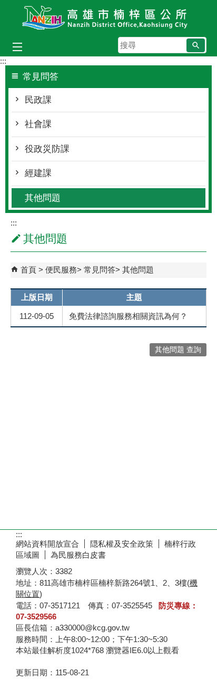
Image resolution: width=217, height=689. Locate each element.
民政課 (38, 100)
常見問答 (99, 269)
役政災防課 (47, 149)
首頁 (28, 269)
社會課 (38, 124)
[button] (195, 45)
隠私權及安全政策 (121, 543)
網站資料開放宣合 (47, 543)
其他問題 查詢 (178, 350)
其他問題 (43, 198)
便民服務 (61, 269)
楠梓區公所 (108, 17)
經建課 (38, 173)
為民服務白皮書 (78, 554)
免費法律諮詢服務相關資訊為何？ (128, 316)
